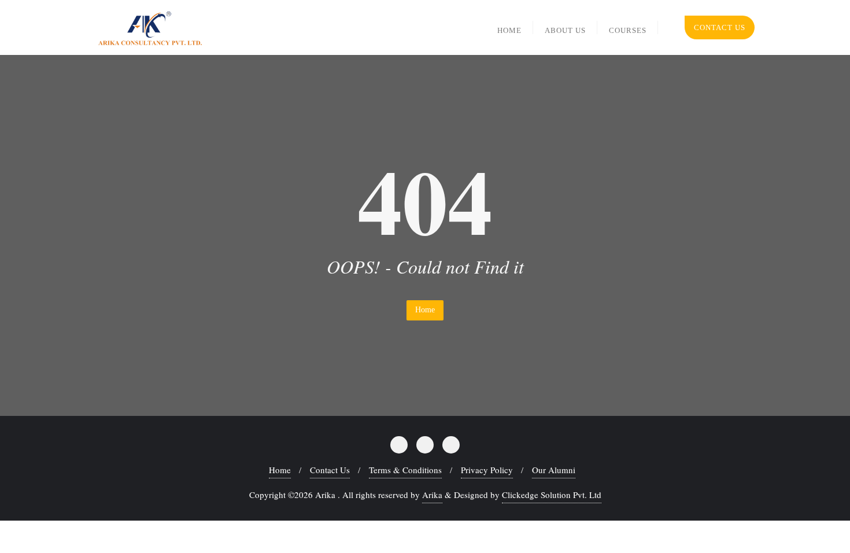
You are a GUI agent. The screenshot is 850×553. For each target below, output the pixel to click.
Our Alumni (553, 469)
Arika (432, 494)
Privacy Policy (487, 469)
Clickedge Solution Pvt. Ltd (551, 494)
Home (425, 309)
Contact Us (719, 27)
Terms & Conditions (405, 469)
